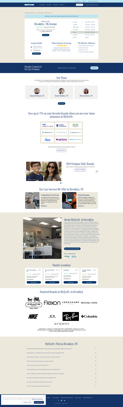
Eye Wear (49, 4)
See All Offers (80, 175)
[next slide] (96, 169)
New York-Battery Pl (31, 266)
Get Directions (36, 53)
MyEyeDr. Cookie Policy (37, 399)
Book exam (45, 35)
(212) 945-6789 (30, 275)
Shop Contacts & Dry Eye (92, 4)
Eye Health (42, 4)
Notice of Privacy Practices (67, 393)
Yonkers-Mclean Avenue (86, 266)
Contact (48, 393)
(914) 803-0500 (85, 275)
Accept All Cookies (39, 402)
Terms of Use (78, 393)
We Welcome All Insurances (86, 45)
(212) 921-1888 (48, 275)
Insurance (55, 4)
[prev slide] (26, 169)
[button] (61, 345)
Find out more (61, 150)
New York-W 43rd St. (49, 266)
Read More (44, 201)
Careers (84, 1)
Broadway (66, 266)
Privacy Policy (56, 393)
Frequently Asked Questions (86, 52)
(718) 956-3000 (67, 274)
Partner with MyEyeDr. (93, 1)
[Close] (43, 396)
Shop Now (94, 68)
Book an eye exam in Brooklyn (72, 244)
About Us (62, 4)
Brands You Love (83, 49)
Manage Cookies (27, 402)
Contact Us (77, 1)
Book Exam (79, 4)
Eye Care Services (83, 47)
